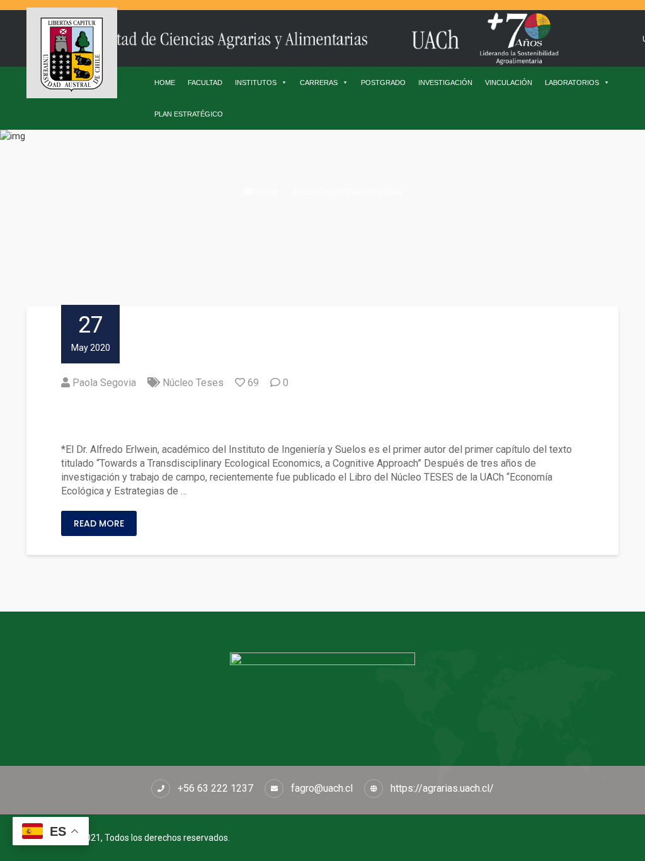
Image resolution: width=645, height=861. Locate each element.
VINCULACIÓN (508, 82)
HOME (164, 82)
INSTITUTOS (256, 82)
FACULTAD (205, 82)
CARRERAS (319, 82)
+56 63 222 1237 (215, 788)
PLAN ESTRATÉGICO (188, 114)
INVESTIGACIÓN (445, 82)
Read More (99, 523)
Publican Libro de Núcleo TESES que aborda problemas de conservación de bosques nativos (320, 416)
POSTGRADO (383, 82)
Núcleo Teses (193, 383)
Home (266, 191)
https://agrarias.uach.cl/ (442, 788)
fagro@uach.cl (322, 788)
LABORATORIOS (572, 82)
